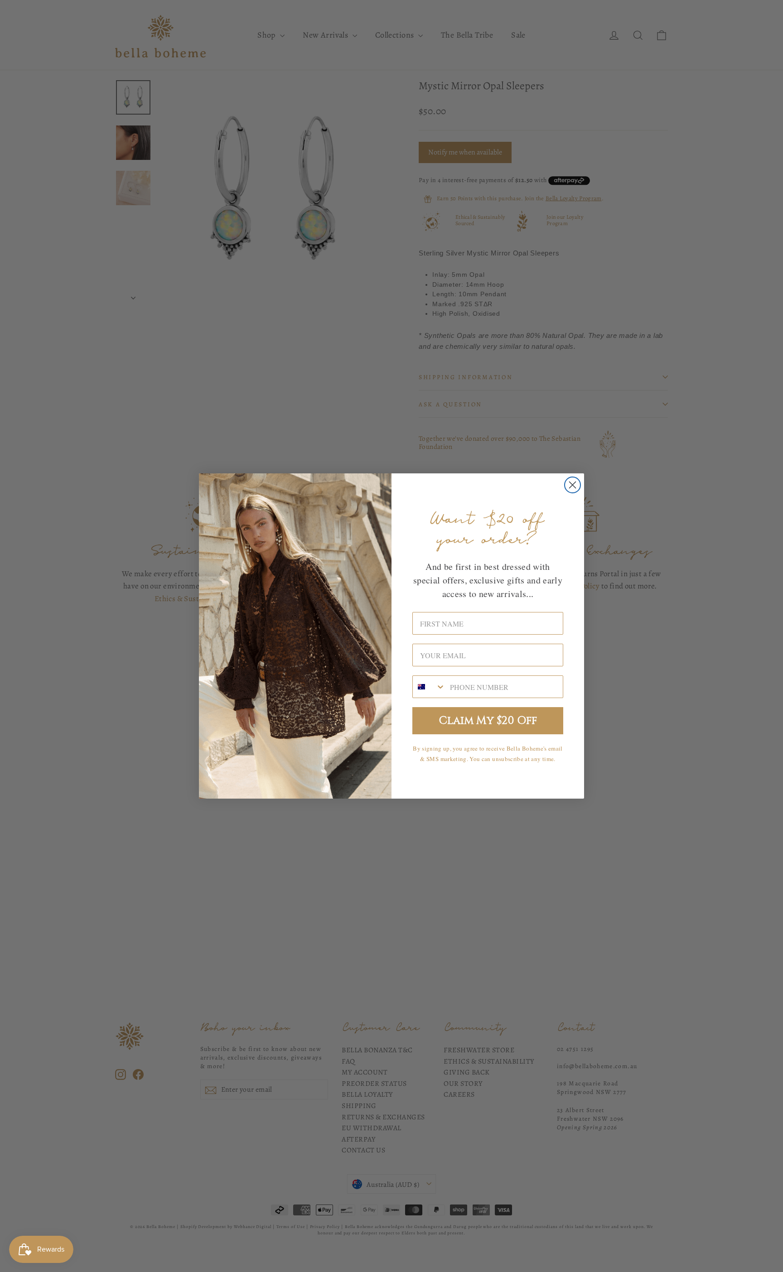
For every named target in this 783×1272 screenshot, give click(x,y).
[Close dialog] (572, 485)
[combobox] (429, 687)
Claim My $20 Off (488, 720)
